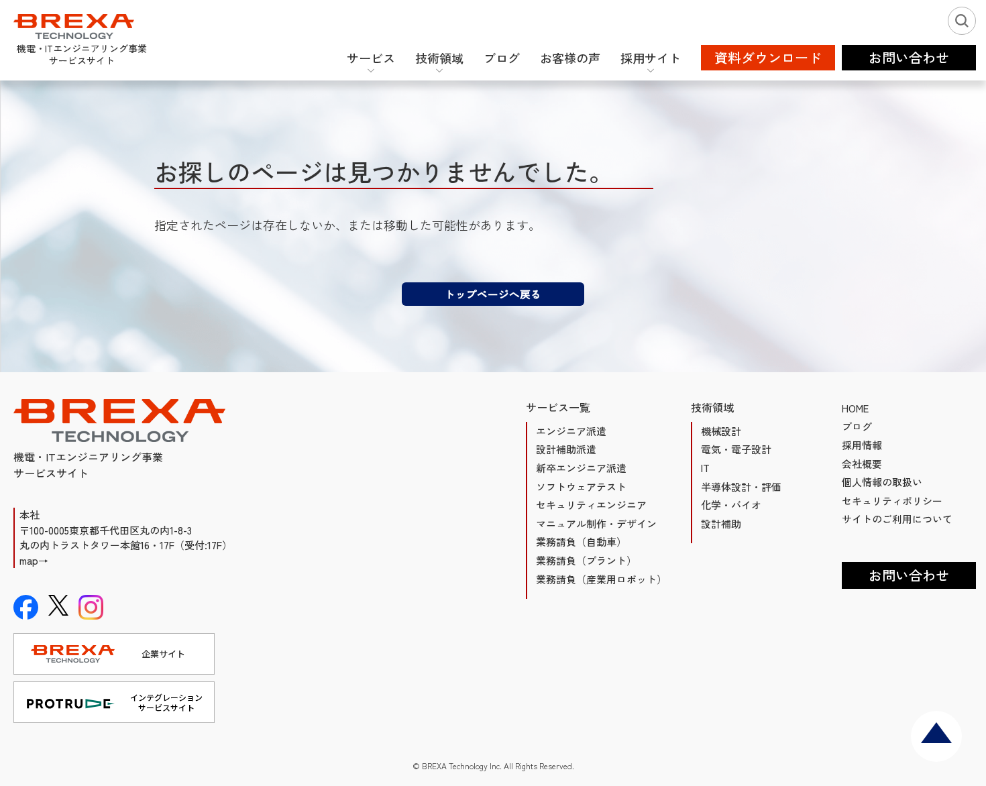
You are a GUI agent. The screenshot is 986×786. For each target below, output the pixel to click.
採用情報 (862, 445)
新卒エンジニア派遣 (581, 468)
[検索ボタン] (961, 20)
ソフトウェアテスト (581, 487)
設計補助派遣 (566, 449)
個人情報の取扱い (882, 482)
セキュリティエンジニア (591, 505)
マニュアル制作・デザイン (596, 523)
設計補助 (721, 523)
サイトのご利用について (897, 519)
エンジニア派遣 (571, 431)
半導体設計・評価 (741, 487)
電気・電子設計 (736, 449)
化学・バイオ (731, 505)
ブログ (857, 426)
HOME (855, 408)
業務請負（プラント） (586, 560)
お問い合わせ (909, 575)
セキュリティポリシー (892, 501)
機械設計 (721, 431)
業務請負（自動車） (581, 542)
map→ (33, 560)
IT (705, 468)
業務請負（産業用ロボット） (601, 579)
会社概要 (862, 464)
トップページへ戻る (493, 293)
